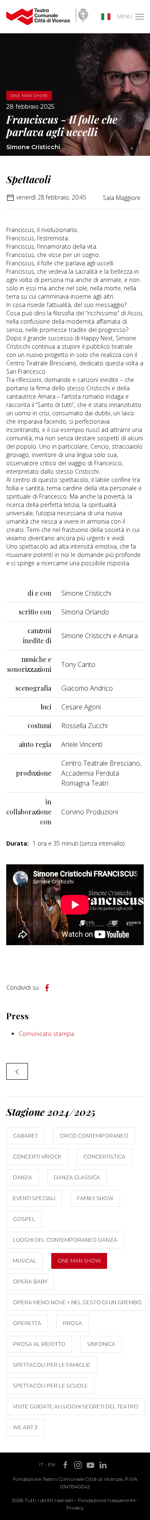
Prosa (72, 1323)
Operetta (27, 1323)
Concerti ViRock (37, 1156)
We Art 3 (25, 1427)
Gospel (24, 1219)
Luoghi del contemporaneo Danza (65, 1240)
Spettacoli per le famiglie (51, 1365)
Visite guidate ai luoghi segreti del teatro (75, 1406)
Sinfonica (101, 1344)
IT (41, 1464)
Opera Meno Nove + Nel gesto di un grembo (77, 1302)
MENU (124, 16)
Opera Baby (30, 1281)
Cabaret (25, 1136)
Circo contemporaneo (94, 1136)
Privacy (75, 1508)
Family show (95, 1198)
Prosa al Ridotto (39, 1344)
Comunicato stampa (46, 1034)
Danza (22, 1177)
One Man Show (79, 1261)
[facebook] (47, 988)
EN (51, 1464)
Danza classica (77, 1177)
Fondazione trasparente (106, 1500)
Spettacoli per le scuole (50, 1386)
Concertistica (104, 1156)
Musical (24, 1261)
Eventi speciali (34, 1198)
